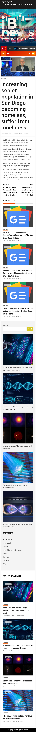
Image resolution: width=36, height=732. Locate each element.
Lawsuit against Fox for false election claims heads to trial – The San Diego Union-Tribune (18, 311)
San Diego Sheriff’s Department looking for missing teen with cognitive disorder (10, 190)
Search (5, 325)
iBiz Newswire (7, 539)
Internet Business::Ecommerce (12, 550)
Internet (29, 4)
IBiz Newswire (7, 133)
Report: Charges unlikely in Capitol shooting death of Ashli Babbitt (27, 190)
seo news (6, 560)
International (22, 4)
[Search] (30, 53)
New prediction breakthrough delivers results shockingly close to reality (17, 610)
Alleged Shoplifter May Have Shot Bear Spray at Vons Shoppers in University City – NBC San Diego (18, 273)
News (5, 553)
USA (4, 564)
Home (7, 4)
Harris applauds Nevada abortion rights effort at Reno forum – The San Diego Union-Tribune (18, 235)
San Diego (13, 4)
